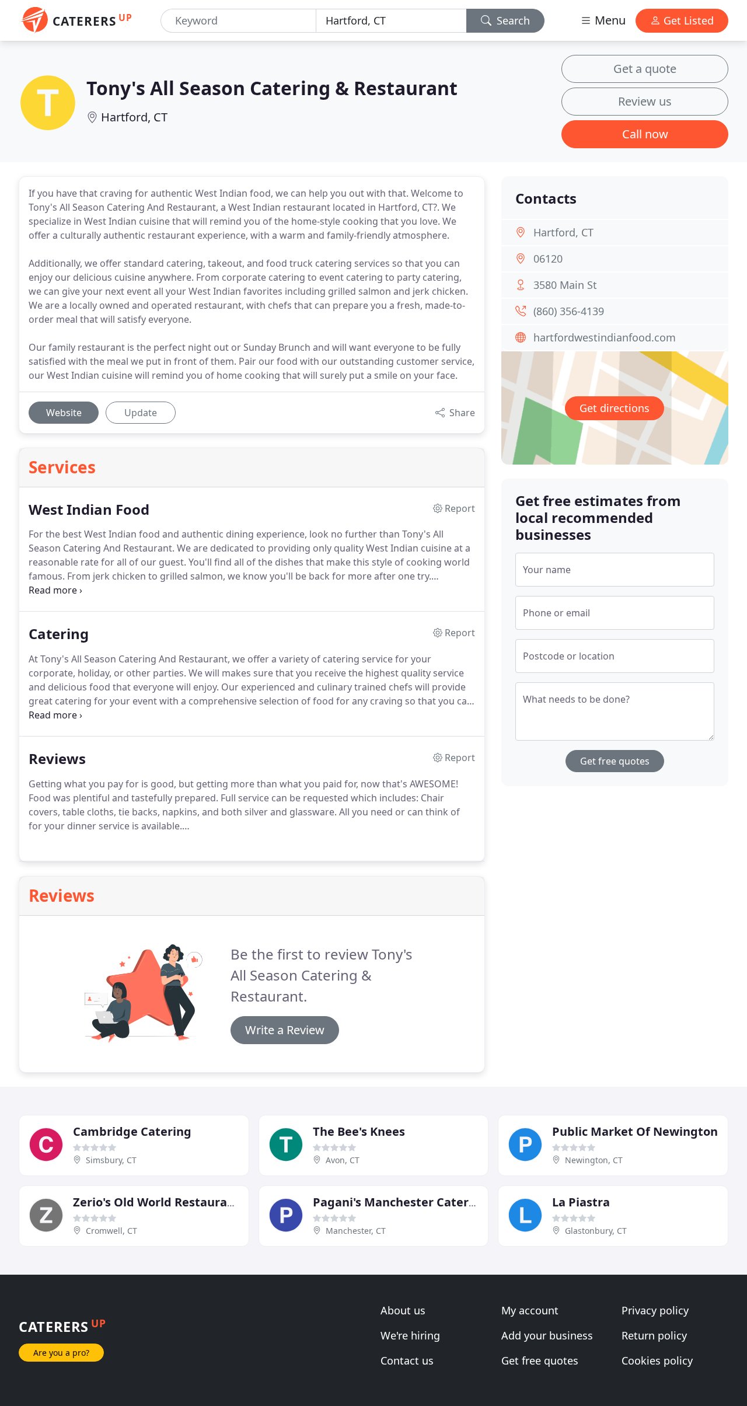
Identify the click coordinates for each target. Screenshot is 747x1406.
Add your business (547, 1335)
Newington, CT (594, 1160)
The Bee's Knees (359, 1131)
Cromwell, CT (111, 1230)
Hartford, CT (134, 117)
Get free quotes (615, 761)
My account (529, 1310)
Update (140, 412)
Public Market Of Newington (635, 1131)
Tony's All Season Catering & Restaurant (272, 87)
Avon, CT (342, 1160)
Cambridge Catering (132, 1131)
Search (512, 20)
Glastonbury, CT (596, 1230)
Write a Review (284, 1030)
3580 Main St (565, 285)
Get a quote (644, 68)
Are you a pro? (61, 1352)
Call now (645, 134)
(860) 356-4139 (568, 311)
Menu (609, 20)
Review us (645, 101)
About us (403, 1310)
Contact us (407, 1360)
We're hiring (410, 1335)
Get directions (615, 408)
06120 (548, 259)
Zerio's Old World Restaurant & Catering (189, 1202)
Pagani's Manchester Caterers (400, 1202)
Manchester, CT (356, 1230)
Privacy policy (655, 1310)
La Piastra (581, 1202)
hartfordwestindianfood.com (604, 337)
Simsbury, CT (111, 1160)
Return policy (654, 1335)
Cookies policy (657, 1360)
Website (64, 412)
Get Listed (687, 20)
